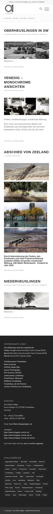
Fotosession (42, 469)
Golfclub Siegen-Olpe (12, 367)
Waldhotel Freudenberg (12, 381)
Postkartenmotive (27, 487)
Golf (33, 473)
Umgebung (43, 34)
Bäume (14, 34)
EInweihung (20, 465)
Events (29, 465)
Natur (28, 34)
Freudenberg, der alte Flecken (15, 384)
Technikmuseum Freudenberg (15, 362)
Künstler (7, 480)
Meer (38, 480)
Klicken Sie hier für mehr (32, 129)
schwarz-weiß (29, 491)
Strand (31, 495)
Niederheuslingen (22, 281)
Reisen (15, 90)
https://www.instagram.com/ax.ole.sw (18, 435)
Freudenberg (9, 473)
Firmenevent (23, 469)
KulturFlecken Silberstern (13, 378)
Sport (14, 495)
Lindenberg (21, 480)
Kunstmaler (39, 476)
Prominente (38, 487)
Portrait (17, 487)
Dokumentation (10, 465)
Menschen (8, 484)
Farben (7, 469)
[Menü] (45, 9)
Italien (21, 476)
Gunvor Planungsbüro (12, 370)
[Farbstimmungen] (26, 171)
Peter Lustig (9, 487)
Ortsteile (35, 34)
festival (14, 469)
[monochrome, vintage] (26, 106)
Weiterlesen (8, 61)
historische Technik (11, 476)
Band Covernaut (10, 364)
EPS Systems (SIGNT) (12, 373)
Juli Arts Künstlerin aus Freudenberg (17, 387)
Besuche (42, 461)
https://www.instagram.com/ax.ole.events (19, 438)
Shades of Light (10, 350)
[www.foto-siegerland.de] (22, 9)
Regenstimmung (10, 491)
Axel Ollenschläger (15, 67)
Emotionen (22, 34)
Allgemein (8, 34)
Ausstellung (33, 461)
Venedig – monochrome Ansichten (17, 82)
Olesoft (6, 356)
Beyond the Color (10, 353)
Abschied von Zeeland (26, 152)
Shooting (38, 491)
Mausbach (31, 480)
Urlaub (21, 90)
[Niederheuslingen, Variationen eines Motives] (26, 301)
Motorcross (17, 484)
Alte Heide (24, 461)
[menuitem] (39, 9)
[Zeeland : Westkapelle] (25, 192)
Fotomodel (32, 469)
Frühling (18, 473)
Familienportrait (38, 465)
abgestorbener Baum (11, 461)
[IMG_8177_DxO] (26, 50)
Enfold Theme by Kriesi (33, 510)
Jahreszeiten (30, 476)
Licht (14, 480)
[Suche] (39, 9)
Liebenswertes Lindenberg (13, 376)
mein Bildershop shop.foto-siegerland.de (19, 348)
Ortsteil (45, 484)
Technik (37, 495)
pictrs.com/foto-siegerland (33, 443)
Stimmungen (22, 495)
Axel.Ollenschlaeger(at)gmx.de (20, 424)
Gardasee (26, 473)
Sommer (7, 495)
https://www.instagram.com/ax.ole (16, 432)
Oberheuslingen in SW (26, 30)
